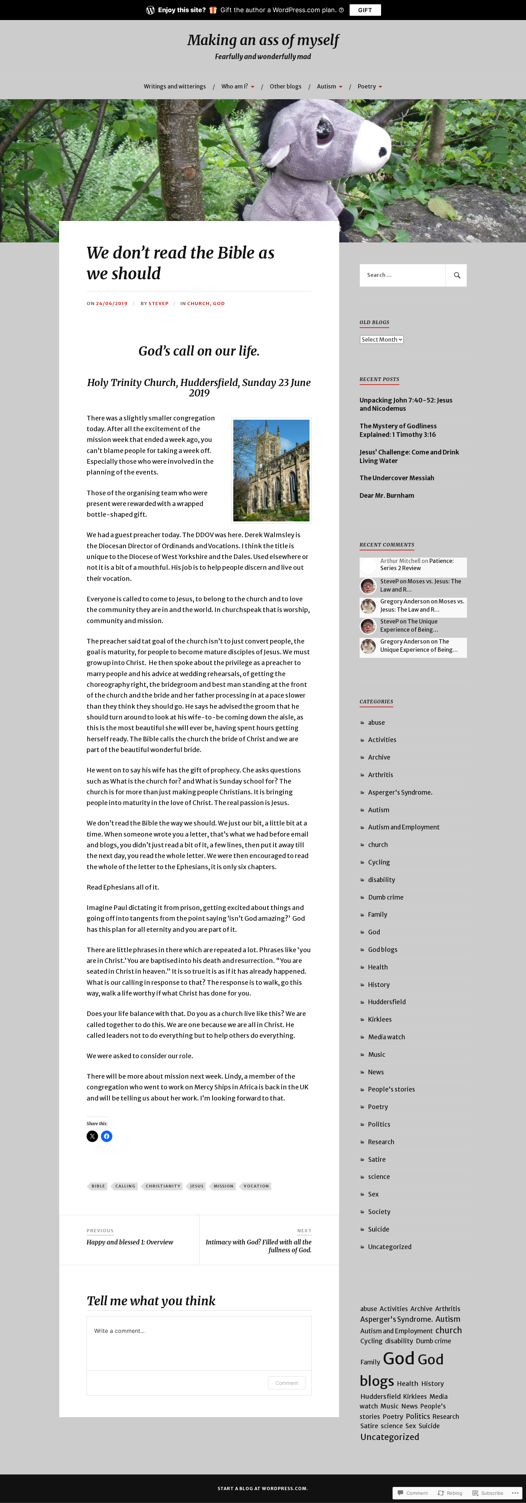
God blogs (383, 950)
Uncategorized (389, 1247)
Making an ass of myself (263, 40)
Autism (326, 86)
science (379, 1177)
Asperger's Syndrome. (400, 792)
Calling (125, 1186)
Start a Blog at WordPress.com (262, 1488)
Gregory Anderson (405, 601)
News (376, 1072)
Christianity (163, 1186)
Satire (377, 1160)
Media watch (386, 1037)
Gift (365, 10)
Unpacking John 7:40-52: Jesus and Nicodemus (406, 404)
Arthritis (380, 775)
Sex (373, 1194)
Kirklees (380, 1019)
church (198, 303)
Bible (98, 1186)
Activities (382, 740)
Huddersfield (387, 1002)
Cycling (379, 862)
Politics (379, 1124)
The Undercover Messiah (397, 478)
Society (379, 1212)
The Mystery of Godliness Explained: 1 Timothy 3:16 (398, 430)
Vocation (256, 1186)
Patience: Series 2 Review (417, 565)
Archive (379, 757)
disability (381, 880)
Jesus (197, 1186)
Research (381, 1142)
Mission (224, 1186)
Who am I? (234, 86)
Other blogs (286, 86)
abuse (376, 723)
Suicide (378, 1229)
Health (378, 967)
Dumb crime (386, 897)
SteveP (158, 303)
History (379, 985)
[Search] (456, 275)
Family (377, 915)
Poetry (367, 86)
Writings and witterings (175, 86)
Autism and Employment (404, 827)
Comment (287, 1383)
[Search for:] (413, 275)
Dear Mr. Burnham (387, 496)
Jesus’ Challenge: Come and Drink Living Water (409, 456)
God (219, 303)
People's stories (391, 1089)
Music (376, 1055)
